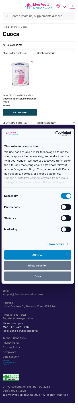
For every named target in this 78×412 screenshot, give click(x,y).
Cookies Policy (11, 347)
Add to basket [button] (20, 112)
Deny (37, 275)
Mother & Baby (25, 95)
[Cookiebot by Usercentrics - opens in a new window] (55, 133)
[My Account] (58, 6)
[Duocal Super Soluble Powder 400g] (20, 74)
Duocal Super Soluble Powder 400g (19, 100)
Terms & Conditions (14, 337)
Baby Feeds (9, 95)
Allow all (37, 254)
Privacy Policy (11, 342)
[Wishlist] (64, 6)
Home (6, 26)
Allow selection (37, 265)
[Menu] (8, 6)
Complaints (9, 352)
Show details (56, 244)
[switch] (66, 207)
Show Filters (14, 45)
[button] (72, 6)
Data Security (11, 356)
